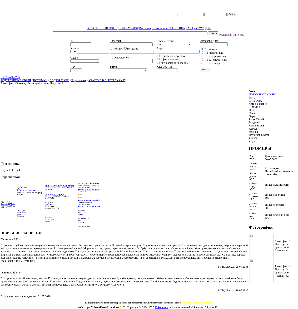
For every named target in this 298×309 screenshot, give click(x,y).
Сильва (49, 218)
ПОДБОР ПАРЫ (59, 80)
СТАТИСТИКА (175, 28)
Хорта (81, 223)
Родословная (78, 80)
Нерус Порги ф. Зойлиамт (59, 186)
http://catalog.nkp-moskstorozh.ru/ (197, 303)
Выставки (145, 28)
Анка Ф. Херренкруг (56, 194)
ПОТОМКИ (40, 80)
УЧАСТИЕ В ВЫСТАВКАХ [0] (107, 80)
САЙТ (189, 28)
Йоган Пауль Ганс (27, 191)
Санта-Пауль (8, 204)
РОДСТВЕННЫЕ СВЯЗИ (16, 80)
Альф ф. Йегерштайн (89, 201)
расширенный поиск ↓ (232, 34)
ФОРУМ (199, 28)
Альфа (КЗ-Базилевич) (89, 207)
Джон (48, 204)
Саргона (22, 212)
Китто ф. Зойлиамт (88, 184)
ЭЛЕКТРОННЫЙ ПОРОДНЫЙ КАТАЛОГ (112, 28)
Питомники (159, 28)
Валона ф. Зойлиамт (89, 190)
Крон (80, 215)
